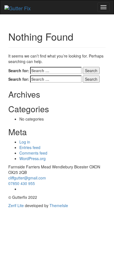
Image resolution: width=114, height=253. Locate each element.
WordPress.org (32, 158)
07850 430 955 (21, 183)
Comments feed (33, 153)
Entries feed (29, 147)
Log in (24, 142)
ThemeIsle (59, 205)
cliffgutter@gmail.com (27, 178)
